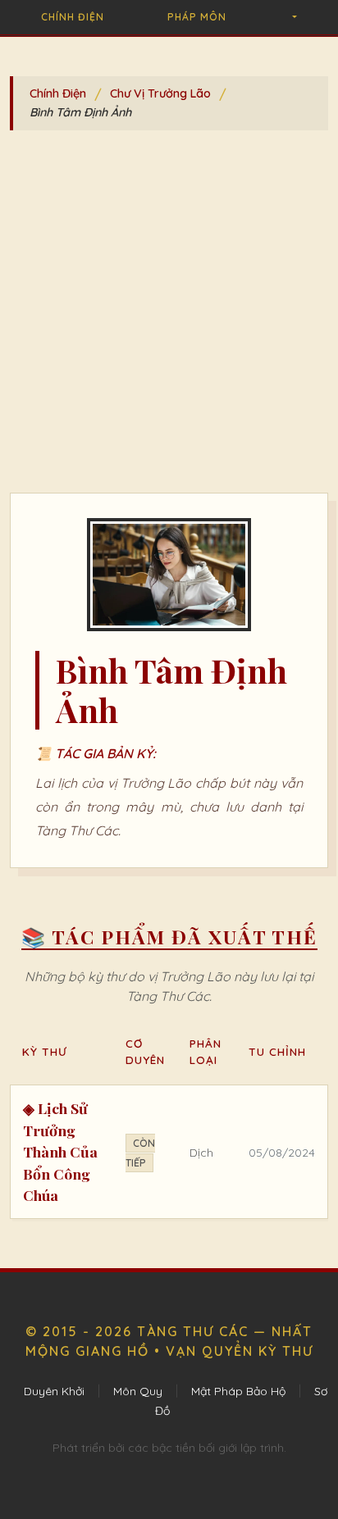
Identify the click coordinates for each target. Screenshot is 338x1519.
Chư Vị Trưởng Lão (160, 93)
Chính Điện (72, 17)
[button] (293, 17)
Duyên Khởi (54, 1391)
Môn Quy (137, 1391)
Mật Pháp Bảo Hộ (238, 1391)
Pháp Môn (196, 17)
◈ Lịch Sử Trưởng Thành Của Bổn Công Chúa (60, 1151)
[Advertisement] (169, 315)
